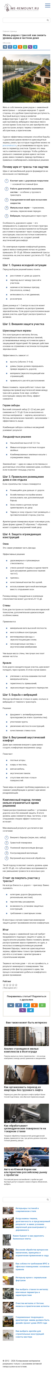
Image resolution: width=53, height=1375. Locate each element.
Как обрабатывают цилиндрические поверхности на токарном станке (25, 1128)
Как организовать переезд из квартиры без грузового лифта (23, 1089)
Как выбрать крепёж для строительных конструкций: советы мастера (30, 1334)
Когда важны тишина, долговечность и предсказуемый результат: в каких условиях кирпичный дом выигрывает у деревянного (33, 1224)
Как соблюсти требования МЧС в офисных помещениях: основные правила (33, 1266)
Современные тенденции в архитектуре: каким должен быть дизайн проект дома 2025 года (32, 1320)
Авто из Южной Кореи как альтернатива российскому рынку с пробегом (25, 1172)
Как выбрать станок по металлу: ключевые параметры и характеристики (32, 1292)
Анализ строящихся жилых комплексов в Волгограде (21, 1050)
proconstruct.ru (10, 145)
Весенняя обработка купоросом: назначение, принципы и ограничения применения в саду (32, 1252)
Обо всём (6, 43)
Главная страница (10, 31)
